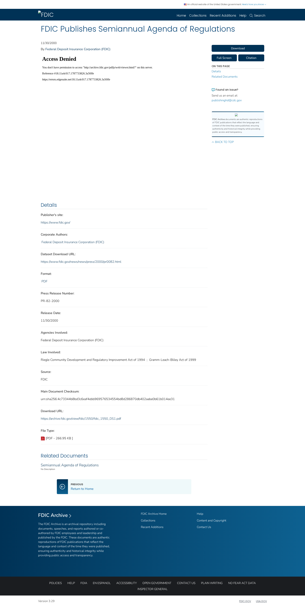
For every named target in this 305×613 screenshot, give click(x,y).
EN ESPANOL (102, 583)
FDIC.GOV (245, 601)
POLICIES (55, 583)
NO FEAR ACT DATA (242, 583)
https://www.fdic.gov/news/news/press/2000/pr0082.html (81, 262)
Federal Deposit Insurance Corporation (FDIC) (77, 49)
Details (216, 71)
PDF (44, 281)
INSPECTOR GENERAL (152, 589)
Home (181, 15)
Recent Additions (223, 15)
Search (259, 15)
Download (238, 48)
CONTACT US (186, 583)
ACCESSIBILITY (126, 583)
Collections (198, 15)
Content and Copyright (211, 520)
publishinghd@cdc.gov (227, 100)
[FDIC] (46, 14)
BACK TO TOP (224, 142)
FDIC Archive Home (154, 514)
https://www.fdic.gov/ (55, 222)
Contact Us (204, 527)
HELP (71, 583)
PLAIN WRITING (212, 583)
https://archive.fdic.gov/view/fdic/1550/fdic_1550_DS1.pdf (81, 419)
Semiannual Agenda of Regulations (70, 465)
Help (242, 15)
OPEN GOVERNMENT (156, 583)
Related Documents (225, 77)
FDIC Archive (53, 515)
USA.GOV (261, 601)
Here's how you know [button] (253, 4)
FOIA (83, 583)
